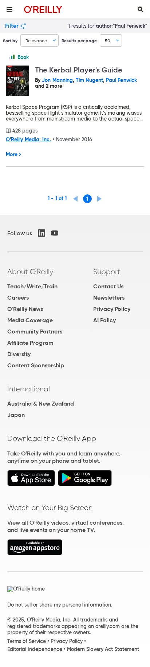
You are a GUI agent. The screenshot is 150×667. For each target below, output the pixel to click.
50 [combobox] (107, 40)
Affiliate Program (30, 343)
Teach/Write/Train (32, 286)
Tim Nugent (89, 80)
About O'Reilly (30, 271)
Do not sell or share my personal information (59, 604)
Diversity (19, 354)
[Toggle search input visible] (140, 9)
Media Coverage (30, 320)
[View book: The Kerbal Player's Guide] (17, 81)
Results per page (79, 40)
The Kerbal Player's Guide (79, 70)
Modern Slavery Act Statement (103, 649)
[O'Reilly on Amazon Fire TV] (34, 553)
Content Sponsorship (35, 365)
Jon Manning (57, 80)
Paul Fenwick (121, 80)
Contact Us (108, 286)
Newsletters (109, 297)
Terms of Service (26, 641)
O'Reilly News (25, 309)
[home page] (43, 9)
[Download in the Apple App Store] (31, 484)
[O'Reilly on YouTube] (54, 233)
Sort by (10, 40)
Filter (12, 25)
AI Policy (104, 320)
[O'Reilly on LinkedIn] (41, 233)
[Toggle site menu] (9, 9)
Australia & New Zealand (40, 403)
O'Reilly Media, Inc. (28, 139)
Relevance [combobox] (36, 40)
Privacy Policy (111, 309)
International (28, 388)
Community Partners (34, 331)
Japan (16, 415)
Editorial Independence (34, 649)
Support (106, 271)
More (11, 154)
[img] (12, 57)
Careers (18, 297)
